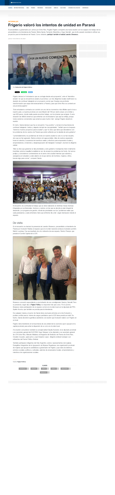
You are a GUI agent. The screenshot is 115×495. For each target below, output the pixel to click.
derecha (56, 7)
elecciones (63, 7)
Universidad (85, 7)
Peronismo (40, 7)
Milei (28, 7)
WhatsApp (24, 92)
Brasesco (43, 372)
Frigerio (33, 7)
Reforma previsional (19, 7)
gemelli (54, 368)
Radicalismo (48, 7)
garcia (44, 368)
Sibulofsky (64, 368)
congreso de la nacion (74, 7)
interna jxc (23, 368)
